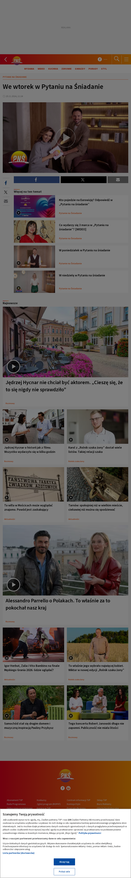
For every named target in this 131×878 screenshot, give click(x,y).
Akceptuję (64, 861)
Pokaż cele (64, 871)
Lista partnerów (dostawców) (18, 853)
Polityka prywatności (90, 833)
